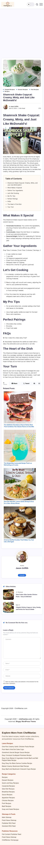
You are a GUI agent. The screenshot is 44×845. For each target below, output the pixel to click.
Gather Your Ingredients (15, 190)
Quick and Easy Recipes (10, 783)
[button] (30, 4)
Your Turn (10, 207)
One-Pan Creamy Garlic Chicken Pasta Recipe (18, 746)
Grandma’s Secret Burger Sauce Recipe (15, 752)
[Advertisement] (22, 32)
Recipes (4, 777)
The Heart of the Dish (14, 204)
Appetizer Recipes (8, 797)
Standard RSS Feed (9, 826)
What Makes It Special (14, 187)
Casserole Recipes (8, 786)
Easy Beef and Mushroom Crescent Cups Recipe (19, 769)
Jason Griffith (14, 106)
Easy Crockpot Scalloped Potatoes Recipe (16, 755)
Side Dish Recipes (8, 789)
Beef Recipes (6, 806)
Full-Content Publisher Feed (11, 834)
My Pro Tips (11, 196)
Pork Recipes (6, 803)
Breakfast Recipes (8, 792)
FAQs (9, 201)
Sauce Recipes (7, 794)
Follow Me (22, 575)
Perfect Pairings (12, 199)
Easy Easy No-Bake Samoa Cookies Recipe (17, 763)
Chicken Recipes (8, 800)
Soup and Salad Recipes (10, 809)
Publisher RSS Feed (8, 823)
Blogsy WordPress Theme (26, 721)
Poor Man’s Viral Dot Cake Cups (13, 749)
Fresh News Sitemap (9, 820)
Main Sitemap (6, 817)
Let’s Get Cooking (13, 193)
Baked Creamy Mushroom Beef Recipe (15, 766)
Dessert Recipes (7, 780)
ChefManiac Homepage (10, 840)
